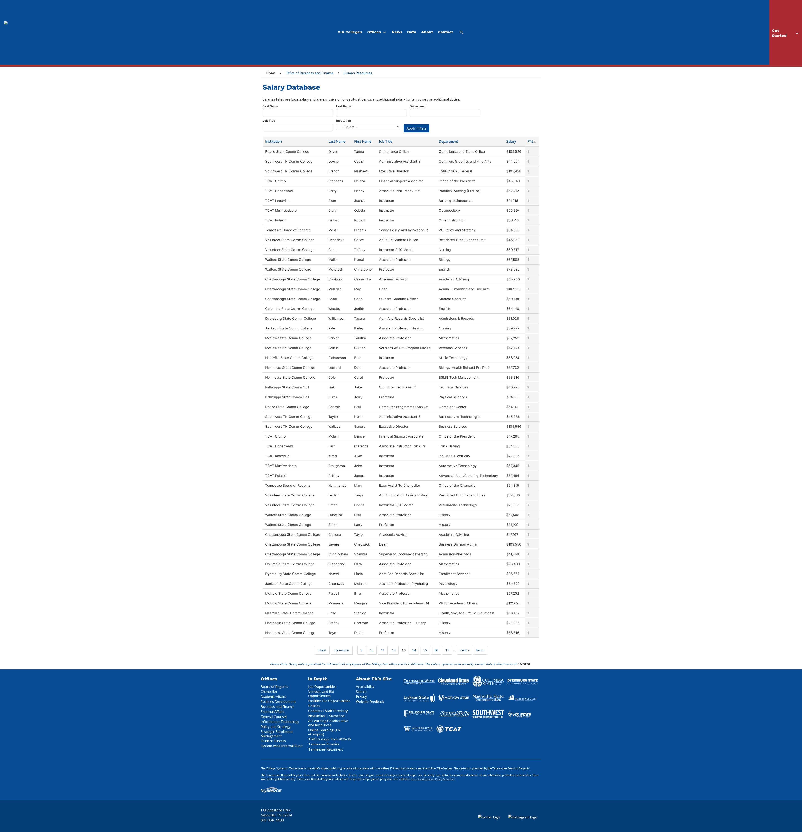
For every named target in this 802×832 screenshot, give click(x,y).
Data (411, 32)
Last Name (343, 106)
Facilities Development (278, 701)
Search (361, 691)
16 (436, 650)
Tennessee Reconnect (325, 749)
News (397, 32)
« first (322, 650)
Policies (314, 706)
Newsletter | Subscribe (326, 716)
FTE (530, 141)
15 (425, 650)
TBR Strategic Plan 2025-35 (329, 739)
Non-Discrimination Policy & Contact (433, 779)
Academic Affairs (273, 696)
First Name (270, 106)
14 (414, 650)
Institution (343, 120)
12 (394, 650)
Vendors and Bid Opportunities (321, 693)
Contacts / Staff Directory (328, 711)
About (427, 32)
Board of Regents (274, 686)
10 (371, 650)
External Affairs (273, 711)
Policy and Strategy (276, 726)
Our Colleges (350, 32)
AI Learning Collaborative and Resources (328, 723)
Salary (511, 141)
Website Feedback (370, 701)
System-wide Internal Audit (282, 746)
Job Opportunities (322, 686)
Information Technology (280, 721)
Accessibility (365, 686)
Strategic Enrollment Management (277, 733)
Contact (445, 32)
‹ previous (341, 650)
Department (418, 106)
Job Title (269, 120)
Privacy (361, 696)
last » (480, 650)
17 (447, 650)
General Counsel (274, 716)
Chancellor (269, 691)
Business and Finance (277, 706)
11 (383, 650)
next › (464, 650)
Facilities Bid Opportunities (329, 700)
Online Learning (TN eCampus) (324, 732)
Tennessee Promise (323, 744)
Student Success (273, 741)
